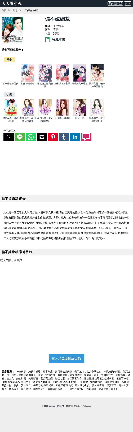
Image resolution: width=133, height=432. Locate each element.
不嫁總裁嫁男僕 (10, 83)
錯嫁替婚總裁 (27, 83)
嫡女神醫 (21, 378)
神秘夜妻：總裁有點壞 (28, 371)
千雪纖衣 (58, 26)
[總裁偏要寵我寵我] (45, 81)
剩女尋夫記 (39, 388)
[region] (66, 167)
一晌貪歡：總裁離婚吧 (90, 382)
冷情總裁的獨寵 (62, 118)
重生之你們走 (77, 388)
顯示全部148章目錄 (66, 358)
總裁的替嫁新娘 (62, 83)
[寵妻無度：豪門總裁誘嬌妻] (27, 115)
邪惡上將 (79, 118)
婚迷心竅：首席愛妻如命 (68, 378)
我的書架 (113, 3)
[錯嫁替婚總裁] (27, 81)
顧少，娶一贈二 (23, 385)
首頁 (4, 10)
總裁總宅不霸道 (80, 83)
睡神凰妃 (26, 388)
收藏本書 (58, 39)
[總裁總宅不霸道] (79, 81)
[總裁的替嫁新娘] (62, 81)
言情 (15, 10)
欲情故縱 (50, 375)
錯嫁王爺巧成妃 (64, 385)
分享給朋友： (10, 130)
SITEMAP (60, 406)
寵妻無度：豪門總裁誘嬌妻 (58, 371)
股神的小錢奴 (82, 385)
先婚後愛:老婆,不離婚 (64, 382)
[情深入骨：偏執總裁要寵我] (97, 81)
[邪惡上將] (79, 115)
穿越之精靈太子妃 (108, 388)
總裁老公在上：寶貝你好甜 (99, 375)
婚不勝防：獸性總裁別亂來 (21, 375)
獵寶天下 (112, 385)
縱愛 (41, 375)
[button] (8, 137)
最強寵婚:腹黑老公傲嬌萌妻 (99, 378)
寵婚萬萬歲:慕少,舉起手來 (17, 382)
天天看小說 (12, 3)
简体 (127, 3)
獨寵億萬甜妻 (112, 382)
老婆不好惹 (122, 378)
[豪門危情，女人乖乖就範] (45, 115)
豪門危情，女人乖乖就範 (88, 371)
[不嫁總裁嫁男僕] (10, 81)
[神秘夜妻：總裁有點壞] (10, 115)
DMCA (68, 406)
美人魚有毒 (98, 385)
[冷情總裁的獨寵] (62, 115)
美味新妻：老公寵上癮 (40, 378)
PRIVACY (76, 406)
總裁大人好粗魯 (42, 382)
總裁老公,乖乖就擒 (43, 385)
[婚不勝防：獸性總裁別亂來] (97, 115)
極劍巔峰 (92, 388)
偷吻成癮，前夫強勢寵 (69, 375)
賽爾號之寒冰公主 (58, 388)
